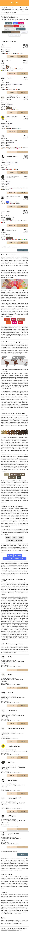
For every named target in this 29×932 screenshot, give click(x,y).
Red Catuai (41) (24, 605)
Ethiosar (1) (19, 634)
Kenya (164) (11, 375)
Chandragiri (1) (4, 639)
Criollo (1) (25, 637)
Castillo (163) (14, 600)
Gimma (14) (6, 614)
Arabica (17, 35)
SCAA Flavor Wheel (11, 300)
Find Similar (12, 56)
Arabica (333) (25, 597)
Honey (14, 537)
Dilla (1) (16, 636)
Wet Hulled (19, 540)
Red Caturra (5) (24, 623)
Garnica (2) (25, 629)
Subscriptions (20, 29)
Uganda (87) (14, 378)
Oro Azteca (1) (10, 636)
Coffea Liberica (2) (5, 634)
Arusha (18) (15, 613)
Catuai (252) (9, 598)
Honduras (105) (20, 377)
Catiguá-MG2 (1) (10, 637)
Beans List (12, 669)
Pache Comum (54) (23, 603)
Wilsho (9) (13, 619)
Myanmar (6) (21, 383)
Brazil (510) (11, 373)
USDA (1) (20, 637)
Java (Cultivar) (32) (21, 606)
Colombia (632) (4, 373)
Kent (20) (26, 611)
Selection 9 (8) (4, 621)
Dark (19, 477)
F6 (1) (16, 637)
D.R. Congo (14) (12, 381)
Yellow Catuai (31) (7, 608)
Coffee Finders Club (17, 923)
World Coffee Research (8, 277)
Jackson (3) (6, 629)
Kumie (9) (16, 618)
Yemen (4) (5, 385)
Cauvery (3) (12, 629)
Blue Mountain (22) (18, 610)
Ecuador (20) (22, 380)
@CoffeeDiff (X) (4, 930)
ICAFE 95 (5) (4, 624)
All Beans (8, 23)
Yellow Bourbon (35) (11, 606)
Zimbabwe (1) (18, 386)
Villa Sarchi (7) (16, 621)
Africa (22, 26)
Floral (21, 23)
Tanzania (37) (16, 380)
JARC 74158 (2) (16, 632)
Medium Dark (12, 477)
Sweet (8, 322)
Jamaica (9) (25, 381)
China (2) (25, 385)
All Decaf (10, 555)
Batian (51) (3, 605)
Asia (13, 29)
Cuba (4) (11, 385)
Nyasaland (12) (4, 616)
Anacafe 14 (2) (20, 631)
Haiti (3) (16, 385)
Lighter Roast (15, 32)
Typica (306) (3, 598)
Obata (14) (12, 614)
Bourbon (24, 32)
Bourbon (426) (11, 597)
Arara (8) (26, 619)
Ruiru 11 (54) (16, 603)
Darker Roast (6, 32)
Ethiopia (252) (18, 373)
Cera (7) (22, 621)
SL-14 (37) (3, 606)
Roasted (7, 319)
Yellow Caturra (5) (16, 623)
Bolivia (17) (5, 381)
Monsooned (10, 540)
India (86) (20, 378)
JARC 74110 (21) (5, 611)
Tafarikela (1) (13, 634)
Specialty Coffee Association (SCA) (20, 275)
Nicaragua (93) (7, 378)
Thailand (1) (11, 386)
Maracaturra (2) (4, 631)
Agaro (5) (11, 624)
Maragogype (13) (24, 614)
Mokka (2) (18, 629)
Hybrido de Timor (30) (17, 608)
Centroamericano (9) (5, 619)
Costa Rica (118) (12, 377)
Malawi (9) (3, 383)
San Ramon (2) (24, 632)
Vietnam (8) (8, 383)
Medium (22, 474)
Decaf (15, 23)
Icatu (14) (17, 614)
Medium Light (14, 474)
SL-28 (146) (20, 600)
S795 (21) (25, 610)
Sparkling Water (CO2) (19, 558)
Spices (13, 319)
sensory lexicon (22, 290)
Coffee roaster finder (8, 923)
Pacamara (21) (20, 611)
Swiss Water (18, 555)
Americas (7, 29)
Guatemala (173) (4, 375)
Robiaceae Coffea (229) (18, 598)
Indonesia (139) (18, 375)
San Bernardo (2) (12, 631)
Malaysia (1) (25, 386)
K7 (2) (11, 632)
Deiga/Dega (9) (24, 618)
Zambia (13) (19, 381)
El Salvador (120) (5, 377)
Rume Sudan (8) (19, 619)
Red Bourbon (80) (20, 601)
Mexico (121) (25, 375)
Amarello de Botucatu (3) (12, 628)
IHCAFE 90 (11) (8, 618)
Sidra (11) (20, 616)
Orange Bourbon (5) (19, 624)
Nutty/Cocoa (8, 26)
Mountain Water (8, 558)
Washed (8, 537)
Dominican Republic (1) (6, 388)
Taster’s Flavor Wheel (16, 274)
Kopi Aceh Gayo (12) (13, 616)
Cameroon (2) (4, 386)
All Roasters (23, 854)
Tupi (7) (26, 621)
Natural (21, 537)
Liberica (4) (14, 626)
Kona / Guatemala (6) (6, 623)
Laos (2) (20, 385)
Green (6, 474)
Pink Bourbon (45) (16, 605)
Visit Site (23, 56)
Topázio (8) (10, 621)
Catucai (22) (6, 610)
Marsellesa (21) (12, 611)
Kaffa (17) (21, 613)
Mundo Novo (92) (11, 601)
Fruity (16, 26)
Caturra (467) (4, 597)
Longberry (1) (21, 636)
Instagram (22, 896)
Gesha (11, 35)
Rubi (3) (4, 628)
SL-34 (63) (10, 603)
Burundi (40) (9, 380)
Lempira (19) (4, 613)
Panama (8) (14, 383)
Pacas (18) (9, 613)
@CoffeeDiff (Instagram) (13, 930)
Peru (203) (25, 373)
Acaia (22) (11, 610)
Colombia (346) (18, 597)
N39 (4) (9, 626)
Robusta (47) (9, 605)
